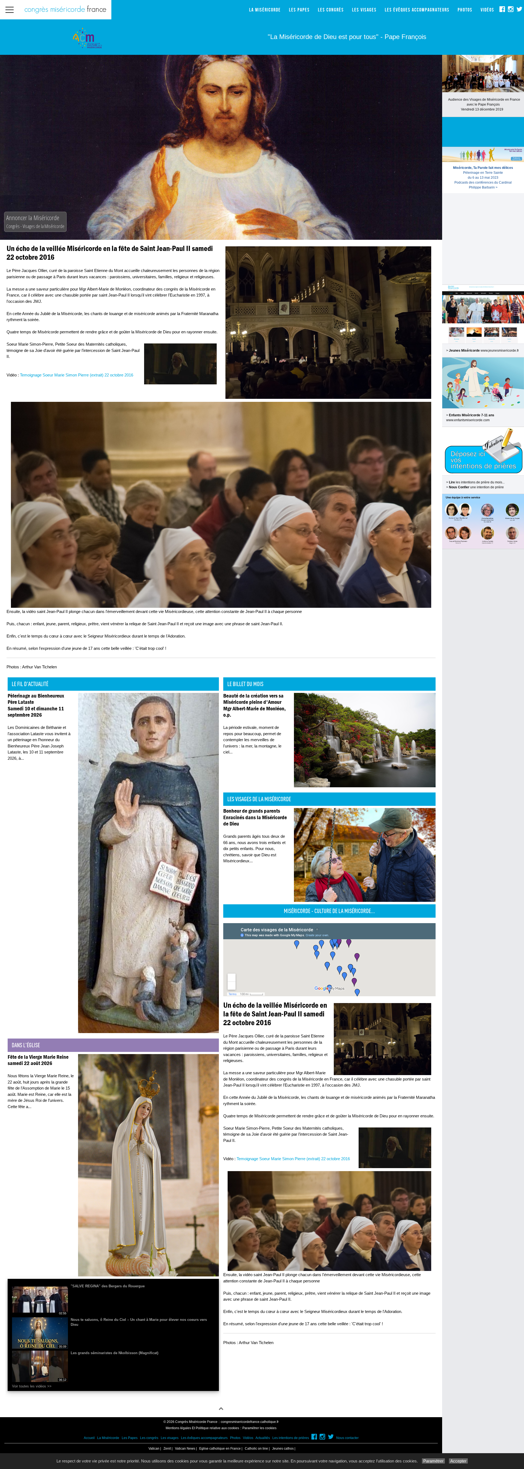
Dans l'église (26, 1045)
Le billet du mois (245, 683)
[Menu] (9, 9)
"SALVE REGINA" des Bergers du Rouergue (108, 1286)
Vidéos (487, 10)
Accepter (458, 1461)
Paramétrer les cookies (259, 1428)
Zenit (167, 1448)
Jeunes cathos (283, 1448)
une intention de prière (476, 487)
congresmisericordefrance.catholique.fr (250, 1422)
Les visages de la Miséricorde (259, 799)
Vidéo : (70, 375)
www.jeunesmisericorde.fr (500, 350)
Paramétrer (433, 1461)
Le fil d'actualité (30, 683)
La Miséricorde (265, 10)
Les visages (364, 10)
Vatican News (185, 1448)
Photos (465, 10)
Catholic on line (256, 1448)
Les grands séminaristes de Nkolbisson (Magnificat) (114, 1353)
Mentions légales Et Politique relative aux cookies (202, 1428)
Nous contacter (347, 1438)
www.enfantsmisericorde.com (468, 420)
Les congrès (331, 10)
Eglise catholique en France (220, 1448)
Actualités (262, 1438)
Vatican (153, 1448)
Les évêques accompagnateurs (417, 10)
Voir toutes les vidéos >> (32, 1386)
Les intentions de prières (290, 1438)
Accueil (89, 1438)
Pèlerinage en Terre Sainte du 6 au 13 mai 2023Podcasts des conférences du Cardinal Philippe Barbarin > (483, 177)
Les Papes (299, 10)
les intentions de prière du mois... (477, 482)
